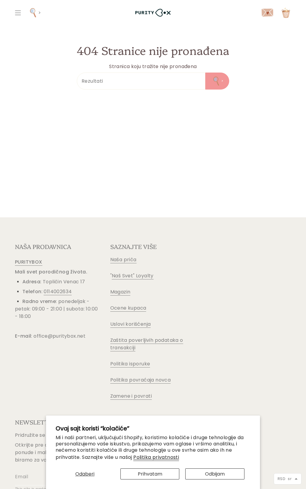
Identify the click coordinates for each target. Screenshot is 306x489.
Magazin (120, 291)
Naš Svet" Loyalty (133, 275)
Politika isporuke (130, 363)
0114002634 (58, 291)
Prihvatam (150, 473)
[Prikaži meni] (18, 12)
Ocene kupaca (128, 308)
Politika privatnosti (156, 457)
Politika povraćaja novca (140, 379)
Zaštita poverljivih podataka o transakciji (146, 344)
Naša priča (123, 259)
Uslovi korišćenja (130, 324)
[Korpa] (285, 12)
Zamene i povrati (131, 396)
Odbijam (215, 473)
